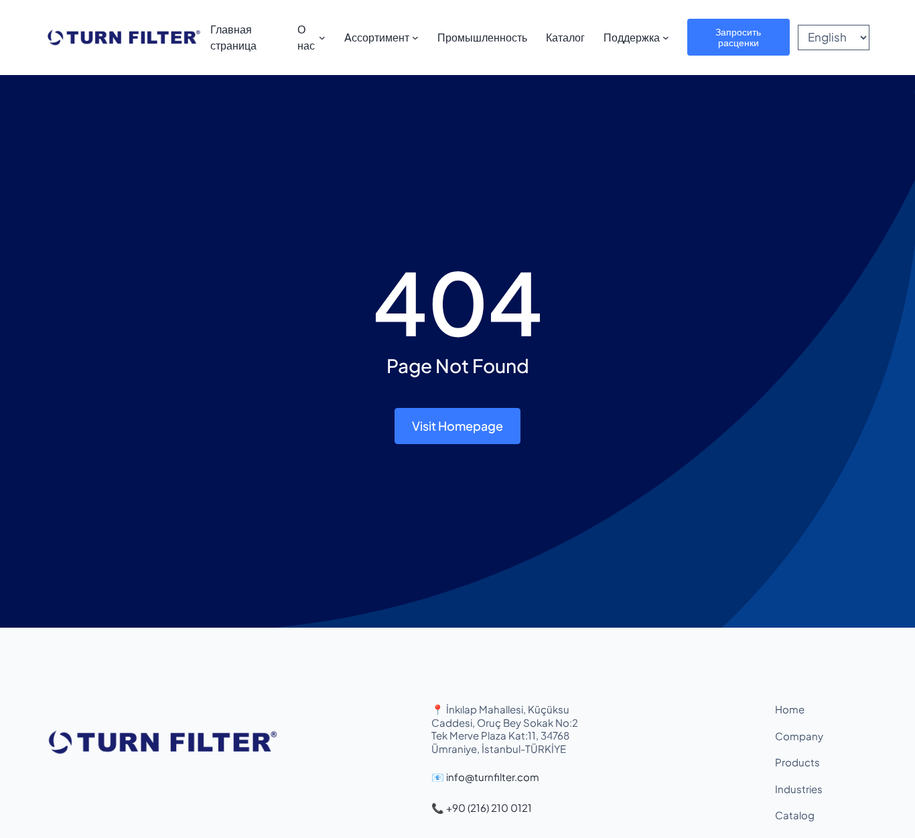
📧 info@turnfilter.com (485, 776)
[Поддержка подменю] (665, 37)
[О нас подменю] (322, 37)
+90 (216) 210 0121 (489, 807)
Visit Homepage (457, 425)
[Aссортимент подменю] (415, 37)
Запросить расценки (738, 36)
